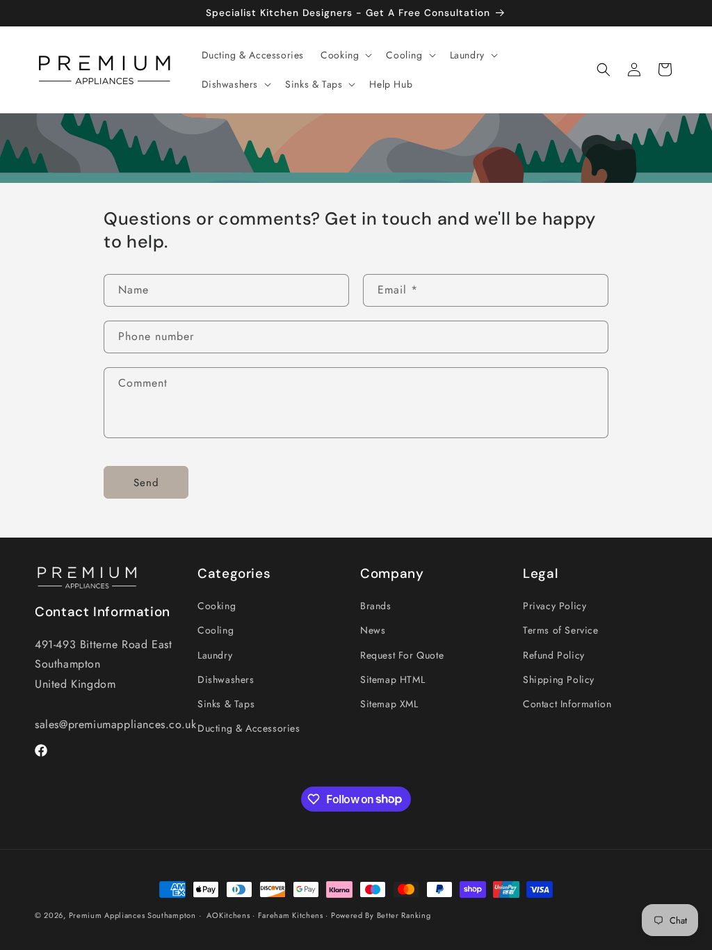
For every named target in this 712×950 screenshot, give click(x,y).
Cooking (216, 606)
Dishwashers (225, 679)
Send (146, 482)
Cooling (215, 630)
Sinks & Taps (225, 704)
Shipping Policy (558, 679)
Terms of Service (561, 630)
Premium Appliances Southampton (132, 915)
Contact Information (567, 704)
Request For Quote (402, 655)
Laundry (214, 655)
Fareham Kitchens (290, 915)
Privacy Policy (554, 606)
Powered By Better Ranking (381, 915)
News (372, 630)
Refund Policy (554, 655)
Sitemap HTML (392, 679)
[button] (345, 55)
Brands (375, 606)
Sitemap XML (389, 704)
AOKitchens (228, 915)
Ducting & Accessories (248, 728)
